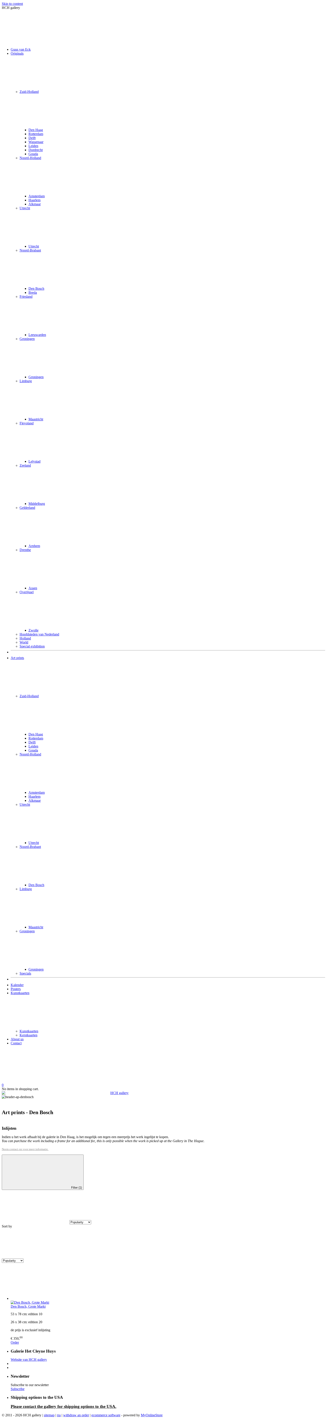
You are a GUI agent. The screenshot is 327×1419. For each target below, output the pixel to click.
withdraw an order (76, 1415)
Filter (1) (76, 1187)
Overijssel (27, 592)
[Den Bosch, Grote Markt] (168, 1283)
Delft (32, 138)
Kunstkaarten (20, 993)
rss (59, 1415)
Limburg (26, 381)
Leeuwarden (37, 335)
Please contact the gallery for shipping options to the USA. (63, 1406)
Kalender (17, 985)
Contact (16, 1043)
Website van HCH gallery (29, 1359)
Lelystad (34, 461)
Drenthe (25, 550)
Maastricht (35, 419)
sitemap (49, 1415)
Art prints (17, 658)
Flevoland (27, 423)
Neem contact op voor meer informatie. (25, 1149)
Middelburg (36, 504)
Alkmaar (34, 204)
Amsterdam (36, 196)
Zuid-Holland (29, 92)
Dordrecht (35, 150)
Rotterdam (35, 134)
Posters (16, 989)
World (24, 642)
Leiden (33, 146)
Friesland (26, 296)
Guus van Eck (21, 49)
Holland (25, 638)
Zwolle (33, 630)
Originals (17, 53)
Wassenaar (35, 142)
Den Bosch (36, 288)
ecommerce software (105, 1415)
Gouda (33, 154)
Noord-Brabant (30, 250)
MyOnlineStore (152, 1415)
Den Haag (35, 130)
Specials (25, 973)
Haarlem (34, 200)
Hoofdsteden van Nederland (39, 634)
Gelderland (27, 508)
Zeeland (25, 465)
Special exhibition (32, 646)
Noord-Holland (30, 158)
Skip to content (12, 4)
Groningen (27, 339)
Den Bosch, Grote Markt (28, 1306)
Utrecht (25, 208)
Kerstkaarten (28, 1035)
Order (15, 1342)
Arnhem (34, 546)
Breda (32, 292)
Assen (32, 588)
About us (17, 1039)
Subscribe (17, 1389)
